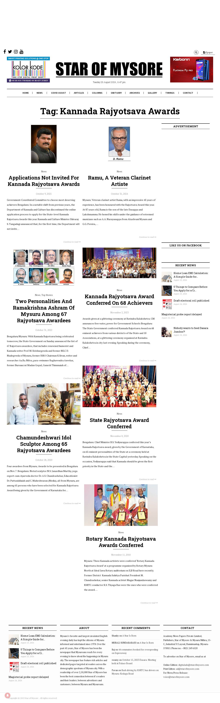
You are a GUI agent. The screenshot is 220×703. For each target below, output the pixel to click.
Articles (79, 92)
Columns (97, 92)
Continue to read (71, 242)
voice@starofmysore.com (176, 676)
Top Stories (47, 295)
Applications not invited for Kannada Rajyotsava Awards (44, 180)
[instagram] (16, 52)
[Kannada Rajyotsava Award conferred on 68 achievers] (119, 282)
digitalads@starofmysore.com (193, 664)
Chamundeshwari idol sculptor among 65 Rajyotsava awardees (43, 444)
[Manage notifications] (7, 695)
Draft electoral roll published (191, 300)
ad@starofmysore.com (187, 668)
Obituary (116, 92)
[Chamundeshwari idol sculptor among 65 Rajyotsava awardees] (44, 423)
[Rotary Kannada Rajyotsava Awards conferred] (121, 525)
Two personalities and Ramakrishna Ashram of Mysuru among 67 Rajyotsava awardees (44, 311)
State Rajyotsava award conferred (119, 423)
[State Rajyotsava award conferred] (119, 406)
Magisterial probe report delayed (182, 314)
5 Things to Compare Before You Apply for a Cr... (190, 288)
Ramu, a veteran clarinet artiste (119, 180)
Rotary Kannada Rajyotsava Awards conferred (121, 541)
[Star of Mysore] (101, 74)
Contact (188, 92)
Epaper (209, 52)
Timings (169, 92)
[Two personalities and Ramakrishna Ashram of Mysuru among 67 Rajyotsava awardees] (44, 287)
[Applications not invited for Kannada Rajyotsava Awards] (44, 163)
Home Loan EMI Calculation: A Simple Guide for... (191, 274)
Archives (135, 92)
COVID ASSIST (58, 92)
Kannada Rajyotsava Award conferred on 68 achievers (119, 299)
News (40, 92)
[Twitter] (10, 52)
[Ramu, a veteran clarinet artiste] (119, 163)
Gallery (152, 92)
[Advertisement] (103, 24)
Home (26, 92)
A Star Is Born (129, 635)
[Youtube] (21, 52)
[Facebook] (4, 52)
